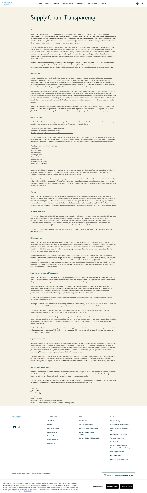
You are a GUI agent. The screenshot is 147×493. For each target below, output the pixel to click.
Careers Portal (52, 440)
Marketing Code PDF (117, 452)
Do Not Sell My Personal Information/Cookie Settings (120, 447)
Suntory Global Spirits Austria (89, 438)
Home (40, 3)
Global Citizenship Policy (47, 128)
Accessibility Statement (118, 434)
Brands (56, 3)
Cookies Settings (98, 486)
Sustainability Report (86, 425)
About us (48, 3)
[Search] (142, 3)
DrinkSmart (83, 421)
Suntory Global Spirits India (88, 428)
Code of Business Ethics (45, 131)
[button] (137, 3)
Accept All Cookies (126, 486)
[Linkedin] (14, 427)
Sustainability (80, 3)
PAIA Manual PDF (116, 455)
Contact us (51, 443)
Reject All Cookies (112, 486)
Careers (103, 3)
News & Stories (93, 3)
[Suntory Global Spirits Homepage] (7, 3)
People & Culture (67, 3)
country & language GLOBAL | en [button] (120, 475)
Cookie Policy (115, 442)
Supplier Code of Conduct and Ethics (52, 133)
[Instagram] (19, 427)
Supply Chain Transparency (119, 425)
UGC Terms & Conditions (119, 459)
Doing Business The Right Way (119, 429)
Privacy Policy (115, 421)
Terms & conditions (117, 438)
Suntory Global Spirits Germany (86, 433)
